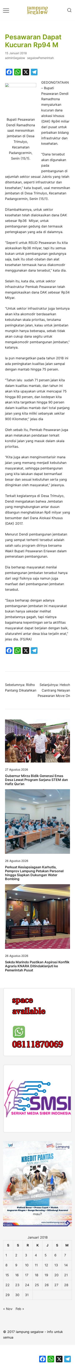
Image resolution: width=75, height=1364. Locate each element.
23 (17, 1336)
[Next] (63, 1150)
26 (47, 1336)
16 (17, 1326)
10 (27, 1317)
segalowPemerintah (40, 58)
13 (56, 1317)
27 (56, 1336)
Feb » (20, 1360)
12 (46, 1317)
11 (36, 1317)
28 (66, 1336)
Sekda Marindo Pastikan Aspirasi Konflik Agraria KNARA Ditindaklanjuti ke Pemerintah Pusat (37, 966)
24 (27, 1336)
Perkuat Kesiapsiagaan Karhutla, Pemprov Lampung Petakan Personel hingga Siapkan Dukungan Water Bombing (34, 873)
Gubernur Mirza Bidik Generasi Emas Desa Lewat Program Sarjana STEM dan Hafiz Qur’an (36, 780)
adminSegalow (15, 58)
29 (7, 1346)
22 (7, 1336)
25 (37, 1336)
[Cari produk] (69, 10)
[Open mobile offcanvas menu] (6, 10)
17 (26, 1326)
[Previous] (11, 1047)
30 (17, 1346)
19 (46, 1326)
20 (56, 1326)
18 (36, 1326)
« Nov (7, 1360)
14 (66, 1317)
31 (27, 1346)
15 (7, 1326)
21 (66, 1326)
